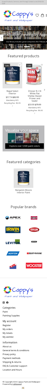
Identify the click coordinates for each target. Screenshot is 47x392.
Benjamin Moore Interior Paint (23, 191)
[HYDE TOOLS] (34, 218)
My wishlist (8, 337)
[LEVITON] (13, 242)
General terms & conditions (16, 350)
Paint (5, 311)
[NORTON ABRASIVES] (13, 254)
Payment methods (11, 358)
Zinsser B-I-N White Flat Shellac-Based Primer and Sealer (34, 96)
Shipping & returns (12, 362)
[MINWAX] (34, 242)
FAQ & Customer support (15, 365)
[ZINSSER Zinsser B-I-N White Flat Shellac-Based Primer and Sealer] (34, 75)
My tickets (8, 333)
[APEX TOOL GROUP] (13, 218)
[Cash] (23, 388)
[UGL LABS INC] (13, 266)
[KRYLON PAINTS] (34, 230)
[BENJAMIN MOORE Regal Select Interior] (12, 75)
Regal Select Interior (12, 92)
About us (7, 346)
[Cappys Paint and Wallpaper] (19, 15)
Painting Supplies (11, 315)
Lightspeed (17, 384)
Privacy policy (9, 354)
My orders (8, 329)
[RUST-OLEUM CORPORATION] (34, 254)
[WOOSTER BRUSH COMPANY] (34, 266)
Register (7, 325)
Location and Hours (12, 369)
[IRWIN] (13, 230)
